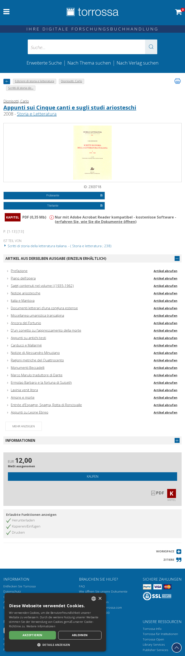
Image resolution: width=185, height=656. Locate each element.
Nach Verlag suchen (138, 63)
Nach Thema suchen (89, 63)
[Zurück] (6, 81)
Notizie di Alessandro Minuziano (35, 352)
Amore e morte (23, 397)
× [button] (100, 598)
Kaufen (92, 476)
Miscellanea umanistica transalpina (37, 315)
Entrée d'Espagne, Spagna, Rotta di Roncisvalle (46, 404)
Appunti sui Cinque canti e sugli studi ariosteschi (69, 107)
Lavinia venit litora (24, 390)
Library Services (154, 644)
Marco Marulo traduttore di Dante (36, 375)
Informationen (20, 440)
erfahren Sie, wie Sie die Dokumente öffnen (95, 221)
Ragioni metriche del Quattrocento (37, 360)
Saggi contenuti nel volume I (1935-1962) (42, 285)
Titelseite (52, 205)
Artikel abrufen (165, 271)
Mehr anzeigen (23, 426)
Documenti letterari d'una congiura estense (44, 308)
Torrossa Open (153, 639)
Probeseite (52, 195)
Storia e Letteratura (37, 114)
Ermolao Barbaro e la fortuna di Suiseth (41, 382)
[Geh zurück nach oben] (177, 648)
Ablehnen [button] (80, 635)
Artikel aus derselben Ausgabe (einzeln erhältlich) (55, 258)
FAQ (82, 586)
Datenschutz (12, 591)
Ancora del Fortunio (26, 323)
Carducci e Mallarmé (26, 345)
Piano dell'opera (23, 278)
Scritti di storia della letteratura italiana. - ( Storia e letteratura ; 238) (59, 246)
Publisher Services (155, 650)
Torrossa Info (152, 629)
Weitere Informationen (40, 626)
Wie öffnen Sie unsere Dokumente (103, 591)
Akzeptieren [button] (32, 635)
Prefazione (19, 270)
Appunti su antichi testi (28, 337)
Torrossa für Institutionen (160, 634)
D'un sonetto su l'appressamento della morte (46, 330)
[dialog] (55, 622)
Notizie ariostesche (25, 293)
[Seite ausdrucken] (177, 81)
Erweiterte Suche (44, 63)
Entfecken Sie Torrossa (19, 586)
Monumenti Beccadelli (27, 367)
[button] (151, 47)
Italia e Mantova (23, 300)
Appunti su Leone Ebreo (29, 412)
